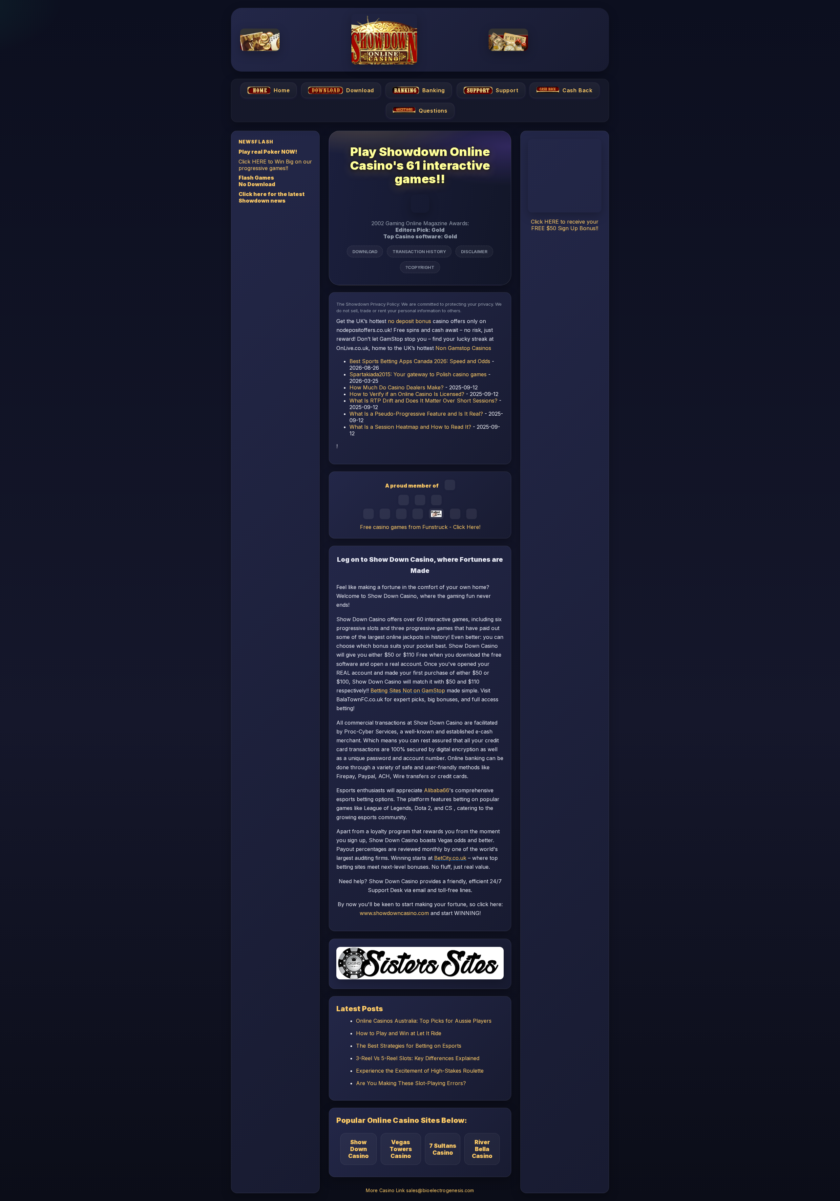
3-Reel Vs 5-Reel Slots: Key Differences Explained (417, 1058)
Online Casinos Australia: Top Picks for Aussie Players (424, 1020)
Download (360, 90)
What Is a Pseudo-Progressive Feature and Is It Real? (416, 413)
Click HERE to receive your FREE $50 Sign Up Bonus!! (564, 224)
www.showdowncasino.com (394, 913)
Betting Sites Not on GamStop (407, 690)
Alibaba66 (436, 790)
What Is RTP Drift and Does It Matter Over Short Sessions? (423, 400)
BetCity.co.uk (450, 858)
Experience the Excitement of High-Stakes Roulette (420, 1070)
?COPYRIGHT (420, 267)
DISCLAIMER (474, 251)
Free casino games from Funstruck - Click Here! (420, 527)
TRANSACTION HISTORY (419, 251)
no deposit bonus (409, 321)
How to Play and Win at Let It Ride (398, 1033)
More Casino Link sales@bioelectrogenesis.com (420, 1190)
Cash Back (577, 90)
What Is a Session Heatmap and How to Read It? (410, 427)
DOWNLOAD (364, 251)
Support (507, 90)
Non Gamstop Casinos (463, 348)
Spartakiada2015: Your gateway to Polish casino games (418, 374)
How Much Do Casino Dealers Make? (396, 387)
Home (282, 90)
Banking (433, 90)
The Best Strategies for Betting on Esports (408, 1045)
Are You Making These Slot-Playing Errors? (411, 1083)
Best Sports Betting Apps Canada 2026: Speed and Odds (419, 361)
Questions (432, 110)
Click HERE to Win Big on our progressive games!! (275, 164)
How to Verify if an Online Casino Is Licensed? (406, 394)
